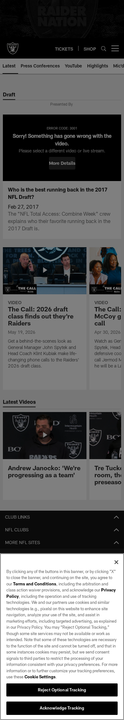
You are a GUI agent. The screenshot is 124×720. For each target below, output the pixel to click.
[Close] (116, 562)
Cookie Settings (40, 676)
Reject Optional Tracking (62, 689)
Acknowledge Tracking (62, 707)
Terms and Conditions (34, 583)
